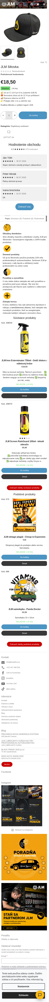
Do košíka (33, 115)
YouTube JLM (11, 684)
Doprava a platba (7, 704)
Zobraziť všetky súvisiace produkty (24, 488)
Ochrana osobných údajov (11, 716)
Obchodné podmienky (9, 720)
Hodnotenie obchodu (24, 145)
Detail (24, 396)
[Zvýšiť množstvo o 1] (14, 115)
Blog (3, 713)
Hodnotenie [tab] (39, 218)
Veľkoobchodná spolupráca (11, 710)
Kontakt (4, 700)
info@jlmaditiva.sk (13, 662)
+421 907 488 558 (13, 667)
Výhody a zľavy (7, 707)
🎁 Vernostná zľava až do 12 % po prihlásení (20, 95)
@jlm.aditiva (10, 689)
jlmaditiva (9, 678)
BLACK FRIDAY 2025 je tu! (12, 750)
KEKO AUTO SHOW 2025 (12, 756)
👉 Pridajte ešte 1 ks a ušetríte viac (16, 101)
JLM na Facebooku (13, 673)
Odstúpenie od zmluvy (9, 723)
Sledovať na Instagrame (24, 830)
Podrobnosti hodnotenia (12, 74)
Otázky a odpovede (9, 939)
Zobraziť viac (24, 207)
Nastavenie (23, 986)
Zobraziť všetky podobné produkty (24, 644)
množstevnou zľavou (21, 307)
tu (42, 979)
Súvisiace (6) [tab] (16, 218)
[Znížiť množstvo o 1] (3, 115)
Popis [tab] (7, 218)
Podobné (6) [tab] (28, 218)
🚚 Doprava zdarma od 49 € (13, 98)
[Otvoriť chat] (40, 995)
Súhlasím (23, 995)
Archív (7, 764)
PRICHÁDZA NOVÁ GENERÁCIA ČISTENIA (20, 734)
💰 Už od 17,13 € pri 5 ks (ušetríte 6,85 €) (19, 93)
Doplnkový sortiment (19, 126)
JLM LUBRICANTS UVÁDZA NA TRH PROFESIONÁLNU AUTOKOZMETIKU (17, 742)
